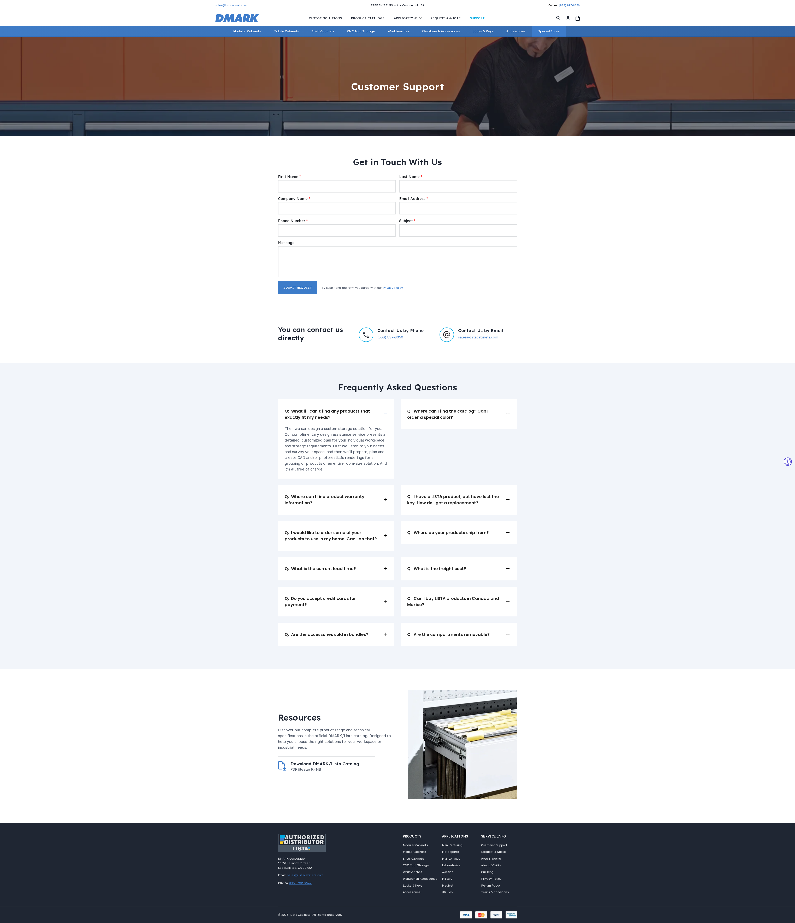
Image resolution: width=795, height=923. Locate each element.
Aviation (447, 872)
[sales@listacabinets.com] (260, 5)
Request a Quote (493, 851)
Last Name (410, 176)
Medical (447, 885)
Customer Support (494, 845)
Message (286, 243)
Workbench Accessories (420, 878)
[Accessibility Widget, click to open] (788, 461)
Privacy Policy (393, 287)
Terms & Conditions (495, 892)
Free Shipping (491, 858)
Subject (407, 221)
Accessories (412, 892)
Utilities (447, 892)
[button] (407, 18)
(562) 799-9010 (300, 882)
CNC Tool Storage (416, 865)
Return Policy (491, 885)
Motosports (450, 851)
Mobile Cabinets (414, 851)
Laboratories (451, 865)
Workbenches (413, 872)
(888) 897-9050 (390, 337)
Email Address (413, 198)
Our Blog (487, 872)
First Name (289, 176)
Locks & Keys (413, 885)
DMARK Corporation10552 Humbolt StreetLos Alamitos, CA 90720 (295, 863)
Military (447, 878)
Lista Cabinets (300, 914)
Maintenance (451, 858)
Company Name (294, 198)
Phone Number (293, 221)
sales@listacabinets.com (478, 337)
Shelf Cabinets (413, 858)
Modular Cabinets (415, 845)
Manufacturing (452, 845)
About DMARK (491, 865)
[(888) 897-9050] (534, 5)
